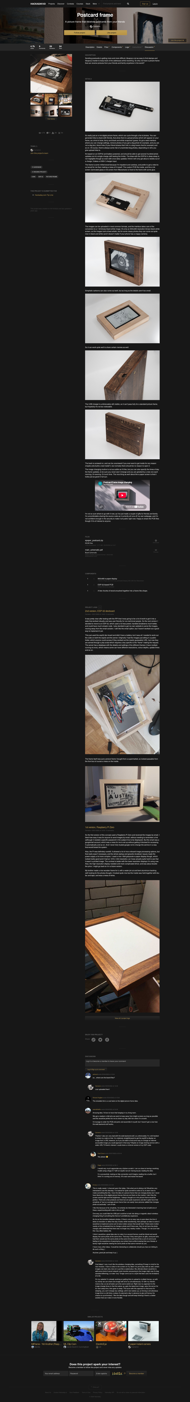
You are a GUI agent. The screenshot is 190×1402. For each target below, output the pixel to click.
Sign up (145, 3)
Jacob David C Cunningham (78, 1347)
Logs (127, 47)
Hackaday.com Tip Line (44, 195)
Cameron (96, 26)
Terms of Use (86, 1392)
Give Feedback (74, 1392)
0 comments (110, 614)
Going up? (95, 1387)
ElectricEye (101, 1344)
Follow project (79, 32)
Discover (60, 3)
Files (106, 47)
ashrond (95, 1074)
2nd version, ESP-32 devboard (99, 611)
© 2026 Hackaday (95, 1397)
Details (99, 47)
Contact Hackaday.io (60, 1392)
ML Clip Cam (70, 1344)
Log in (155, 3)
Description (90, 47)
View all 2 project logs (122, 1018)
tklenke (37, 1347)
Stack (88, 3)
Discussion (150, 47)
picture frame (51, 177)
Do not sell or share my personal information (131, 1392)
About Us (48, 1392)
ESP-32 (40, 177)
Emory (95, 1185)
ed (100, 1347)
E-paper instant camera (139, 1344)
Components (117, 47)
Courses (80, 3)
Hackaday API (109, 1392)
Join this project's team (39, 153)
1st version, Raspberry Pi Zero (99, 827)
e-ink (33, 177)
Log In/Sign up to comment (96, 1069)
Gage (99, 1165)
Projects (51, 3)
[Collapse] (99, 607)
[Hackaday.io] (38, 3)
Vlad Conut (101, 1153)
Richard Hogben (98, 1098)
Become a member (76, 1367)
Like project (111, 32)
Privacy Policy (97, 1392)
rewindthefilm (97, 1109)
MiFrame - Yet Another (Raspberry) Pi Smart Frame (55, 1344)
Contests (70, 3)
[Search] (128, 4)
